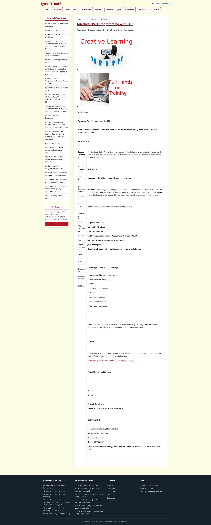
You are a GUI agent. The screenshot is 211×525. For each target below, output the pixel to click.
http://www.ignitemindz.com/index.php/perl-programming (110, 360)
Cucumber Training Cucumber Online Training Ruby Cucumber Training (56, 188)
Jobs (119, 10)
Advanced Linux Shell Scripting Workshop (56, 35)
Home (47, 10)
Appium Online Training (54, 143)
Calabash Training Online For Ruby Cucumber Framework (56, 174)
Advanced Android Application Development (56, 24)
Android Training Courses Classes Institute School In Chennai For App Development (56, 124)
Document (142, 10)
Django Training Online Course (54, 197)
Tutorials (109, 10)
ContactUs (155, 10)
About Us (98, 10)
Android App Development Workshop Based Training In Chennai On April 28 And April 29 (56, 98)
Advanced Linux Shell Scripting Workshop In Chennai (56, 54)
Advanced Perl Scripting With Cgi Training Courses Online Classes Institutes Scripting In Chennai (56, 70)
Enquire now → (56, 224)
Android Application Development (52, 116)
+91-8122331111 (163, 3)
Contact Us (111, 498)
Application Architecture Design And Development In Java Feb (55, 159)
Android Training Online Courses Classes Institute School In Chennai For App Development (55, 135)
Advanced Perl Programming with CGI (105, 24)
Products (57, 10)
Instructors (86, 10)
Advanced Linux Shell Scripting (56, 30)
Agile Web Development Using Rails (56, 89)
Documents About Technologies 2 (87, 485)
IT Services (129, 10)
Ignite (51, 3)
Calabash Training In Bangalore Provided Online (55, 167)
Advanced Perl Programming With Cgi (56, 61)
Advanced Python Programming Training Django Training (56, 80)
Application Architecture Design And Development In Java (55, 150)
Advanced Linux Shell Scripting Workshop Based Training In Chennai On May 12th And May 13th (56, 45)
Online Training (71, 10)
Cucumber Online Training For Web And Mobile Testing (56, 180)
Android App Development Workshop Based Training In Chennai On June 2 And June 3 (56, 108)
